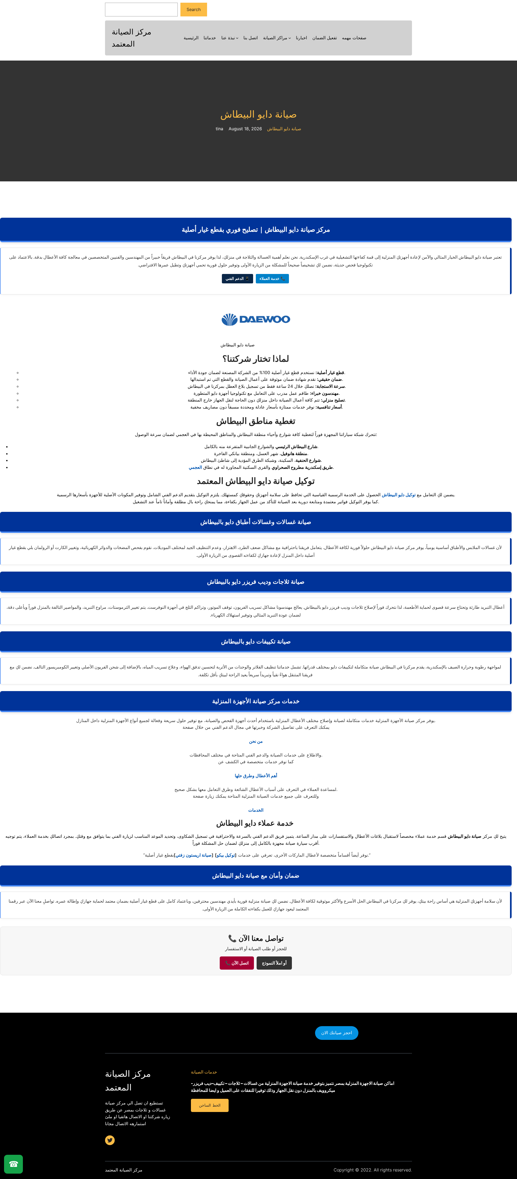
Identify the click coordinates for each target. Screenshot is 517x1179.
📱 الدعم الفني (237, 278)
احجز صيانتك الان (336, 1032)
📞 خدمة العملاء (272, 278)
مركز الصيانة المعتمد (123, 1170)
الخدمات (255, 810)
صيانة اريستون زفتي (194, 855)
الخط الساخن (209, 1105)
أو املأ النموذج (274, 963)
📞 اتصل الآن (237, 963)
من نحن (256, 741)
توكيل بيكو (226, 855)
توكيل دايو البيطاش (398, 494)
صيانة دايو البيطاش (258, 114)
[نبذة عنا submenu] (237, 38)
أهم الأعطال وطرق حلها (256, 775)
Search (194, 9)
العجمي (195, 467)
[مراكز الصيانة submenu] (289, 38)
